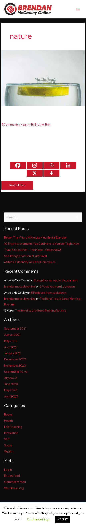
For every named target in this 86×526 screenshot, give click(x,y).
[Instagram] (35, 165)
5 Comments (10, 124)
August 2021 (12, 334)
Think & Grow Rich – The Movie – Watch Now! (32, 249)
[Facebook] (18, 165)
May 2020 (10, 390)
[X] (35, 173)
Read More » (17, 186)
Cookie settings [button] (38, 519)
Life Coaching (13, 426)
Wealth (8, 451)
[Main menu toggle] (78, 9)
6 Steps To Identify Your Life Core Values (30, 262)
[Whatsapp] (51, 165)
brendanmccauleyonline (20, 286)
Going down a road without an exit (56, 280)
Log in (8, 469)
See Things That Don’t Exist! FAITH (26, 256)
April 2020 (11, 396)
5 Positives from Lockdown (57, 286)
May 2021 (10, 341)
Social (8, 445)
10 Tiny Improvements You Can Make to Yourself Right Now (41, 243)
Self (6, 439)
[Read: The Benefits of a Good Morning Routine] (42, 77)
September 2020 (15, 371)
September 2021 (15, 328)
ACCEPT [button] (62, 519)
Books (8, 414)
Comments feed (15, 482)
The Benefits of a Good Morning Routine (36, 116)
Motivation (11, 433)
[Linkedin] (68, 165)
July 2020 (10, 377)
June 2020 (11, 384)
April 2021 (10, 347)
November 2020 (15, 365)
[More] (51, 173)
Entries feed (12, 475)
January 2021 (12, 353)
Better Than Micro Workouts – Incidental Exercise (35, 237)
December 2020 (15, 359)
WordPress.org (14, 488)
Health (25, 124)
